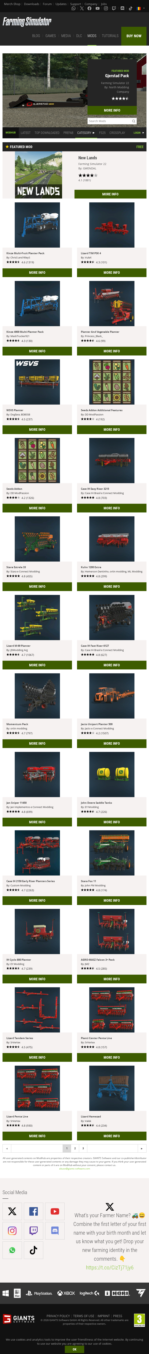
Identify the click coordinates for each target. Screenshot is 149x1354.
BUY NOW (133, 36)
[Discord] (122, 8)
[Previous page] (142, 1148)
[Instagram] (106, 8)
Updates (61, 4)
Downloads (31, 4)
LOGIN (137, 132)
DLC (79, 36)
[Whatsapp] (74, 8)
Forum (47, 4)
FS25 (102, 133)
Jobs (104, 4)
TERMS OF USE (83, 1316)
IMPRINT (104, 1316)
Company (91, 4)
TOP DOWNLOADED (47, 133)
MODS (91, 36)
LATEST (26, 133)
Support (75, 4)
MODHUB (11, 132)
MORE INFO (112, 110)
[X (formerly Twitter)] (82, 8)
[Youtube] (98, 8)
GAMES (50, 36)
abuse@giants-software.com (74, 1168)
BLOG (36, 36)
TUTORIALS (110, 36)
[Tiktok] (131, 8)
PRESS (117, 1316)
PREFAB (68, 133)
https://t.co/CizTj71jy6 (110, 1267)
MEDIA (66, 36)
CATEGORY (84, 133)
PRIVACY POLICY (58, 1316)
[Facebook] (89, 8)
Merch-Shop (12, 4)
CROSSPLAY (117, 133)
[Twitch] (114, 8)
